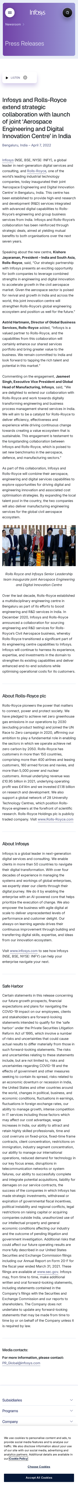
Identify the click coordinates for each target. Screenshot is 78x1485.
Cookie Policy (18, 1458)
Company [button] (10, 1421)
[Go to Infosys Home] (38, 13)
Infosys (8, 160)
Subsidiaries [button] (12, 1400)
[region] (39, 1455)
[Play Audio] (7, 77)
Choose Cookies (39, 1466)
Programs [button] (10, 1410)
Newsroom (13, 24)
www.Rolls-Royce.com (55, 819)
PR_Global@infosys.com (21, 1363)
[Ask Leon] (67, 12)
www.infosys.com (24, 951)
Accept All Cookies (39, 1477)
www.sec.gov (47, 1272)
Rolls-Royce (36, 171)
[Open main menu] (10, 12)
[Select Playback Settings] (25, 77)
